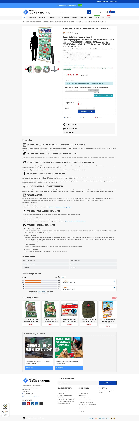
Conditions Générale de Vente (86, 402)
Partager (67, 117)
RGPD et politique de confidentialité (87, 404)
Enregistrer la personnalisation (103, 95)
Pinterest (99, 117)
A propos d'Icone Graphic (102, 1)
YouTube (28, 403)
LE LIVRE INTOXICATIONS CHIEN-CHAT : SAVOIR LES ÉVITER (108, 321)
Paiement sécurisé (83, 393)
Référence (65, 33)
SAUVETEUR (32, 17)
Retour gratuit (82, 395)
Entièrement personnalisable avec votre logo (74, 65)
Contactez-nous (113, 1)
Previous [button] (113, 298)
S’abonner (108, 383)
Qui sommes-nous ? (83, 391)
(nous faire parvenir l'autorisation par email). (75, 221)
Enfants (74, 17)
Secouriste (42, 17)
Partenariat (61, 393)
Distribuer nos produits (64, 391)
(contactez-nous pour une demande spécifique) (60, 207)
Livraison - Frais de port (84, 397)
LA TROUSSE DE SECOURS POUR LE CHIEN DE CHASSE (69, 320)
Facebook (24, 403)
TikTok (41, 403)
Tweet (83, 117)
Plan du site (81, 411)
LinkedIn (36, 403)
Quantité (67, 108)
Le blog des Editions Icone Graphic (67, 399)
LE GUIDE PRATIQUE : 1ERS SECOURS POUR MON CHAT (31, 320)
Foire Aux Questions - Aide (85, 400)
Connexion (103, 12)
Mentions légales (83, 406)
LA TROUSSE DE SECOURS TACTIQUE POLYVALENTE (89, 320)
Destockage (106, 17)
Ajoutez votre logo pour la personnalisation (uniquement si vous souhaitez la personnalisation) (86, 87)
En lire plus (29, 367)
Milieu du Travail (63, 17)
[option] (31, 314)
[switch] (5, 415)
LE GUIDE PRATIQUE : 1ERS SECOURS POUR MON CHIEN (50, 320)
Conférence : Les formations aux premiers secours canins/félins (38, 362)
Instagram (32, 403)
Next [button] (115, 298)
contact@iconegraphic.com (33, 396)
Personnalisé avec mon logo (69, 103)
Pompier (52, 17)
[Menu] (8, 404)
